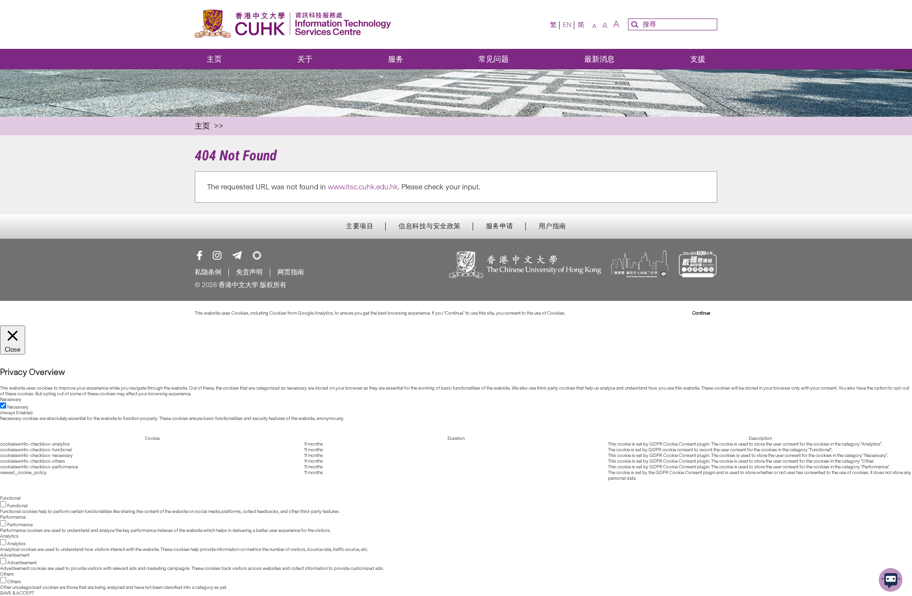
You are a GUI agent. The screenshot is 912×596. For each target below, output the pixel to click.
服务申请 (499, 226)
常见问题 (493, 59)
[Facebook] (199, 255)
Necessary (17, 407)
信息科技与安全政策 (430, 226)
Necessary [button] (10, 399)
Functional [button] (10, 498)
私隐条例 (208, 272)
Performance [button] (13, 517)
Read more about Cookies (592, 313)
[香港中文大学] (525, 265)
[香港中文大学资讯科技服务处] (296, 24)
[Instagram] (217, 255)
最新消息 (599, 59)
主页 (214, 59)
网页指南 (290, 272)
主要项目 (359, 226)
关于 (305, 59)
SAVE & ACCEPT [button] (17, 593)
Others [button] (7, 574)
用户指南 (552, 226)
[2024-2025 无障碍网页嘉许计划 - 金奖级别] (697, 265)
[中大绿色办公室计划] (257, 255)
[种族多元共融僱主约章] (639, 265)
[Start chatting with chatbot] (890, 580)
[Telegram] (237, 255)
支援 (697, 59)
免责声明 (249, 272)
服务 (395, 59)
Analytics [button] (9, 536)
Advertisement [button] (14, 555)
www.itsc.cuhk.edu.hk (363, 186)
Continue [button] (701, 313)
